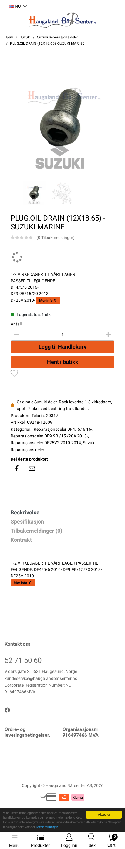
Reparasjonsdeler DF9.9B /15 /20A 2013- (49, 435)
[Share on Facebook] (17, 468)
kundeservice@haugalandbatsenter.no (41, 678)
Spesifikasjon (27, 521)
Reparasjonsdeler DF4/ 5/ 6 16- (63, 429)
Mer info (46, 300)
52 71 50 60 (23, 660)
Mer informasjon (47, 827)
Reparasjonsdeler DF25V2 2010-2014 (46, 442)
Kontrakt (21, 540)
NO (17, 6)
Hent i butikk (62, 362)
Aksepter (104, 814)
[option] (62, 120)
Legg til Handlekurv (62, 346)
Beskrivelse (25, 512)
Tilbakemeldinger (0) (36, 530)
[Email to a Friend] (32, 468)
